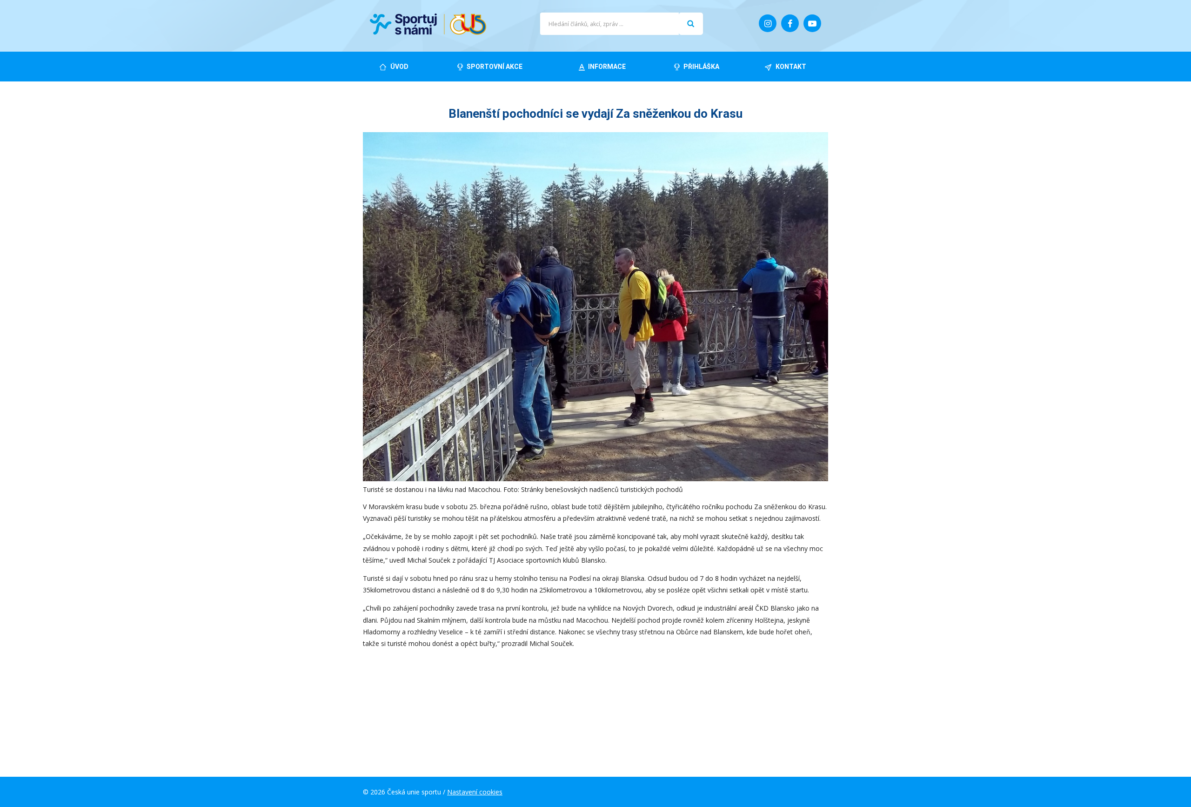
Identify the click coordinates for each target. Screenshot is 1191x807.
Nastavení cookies (474, 791)
